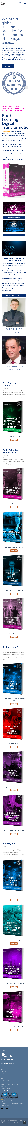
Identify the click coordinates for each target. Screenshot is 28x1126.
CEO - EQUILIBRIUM (14, 370)
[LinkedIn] (4, 1108)
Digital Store (4, 1071)
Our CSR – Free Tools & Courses (9, 1084)
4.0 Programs (4, 1086)
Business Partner (20, 1123)
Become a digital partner (7, 1076)
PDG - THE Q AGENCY (14, 332)
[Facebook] (2, 1108)
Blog (2, 1078)
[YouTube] (7, 1108)
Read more (14, 440)
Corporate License (6, 1088)
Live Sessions (4, 1074)
